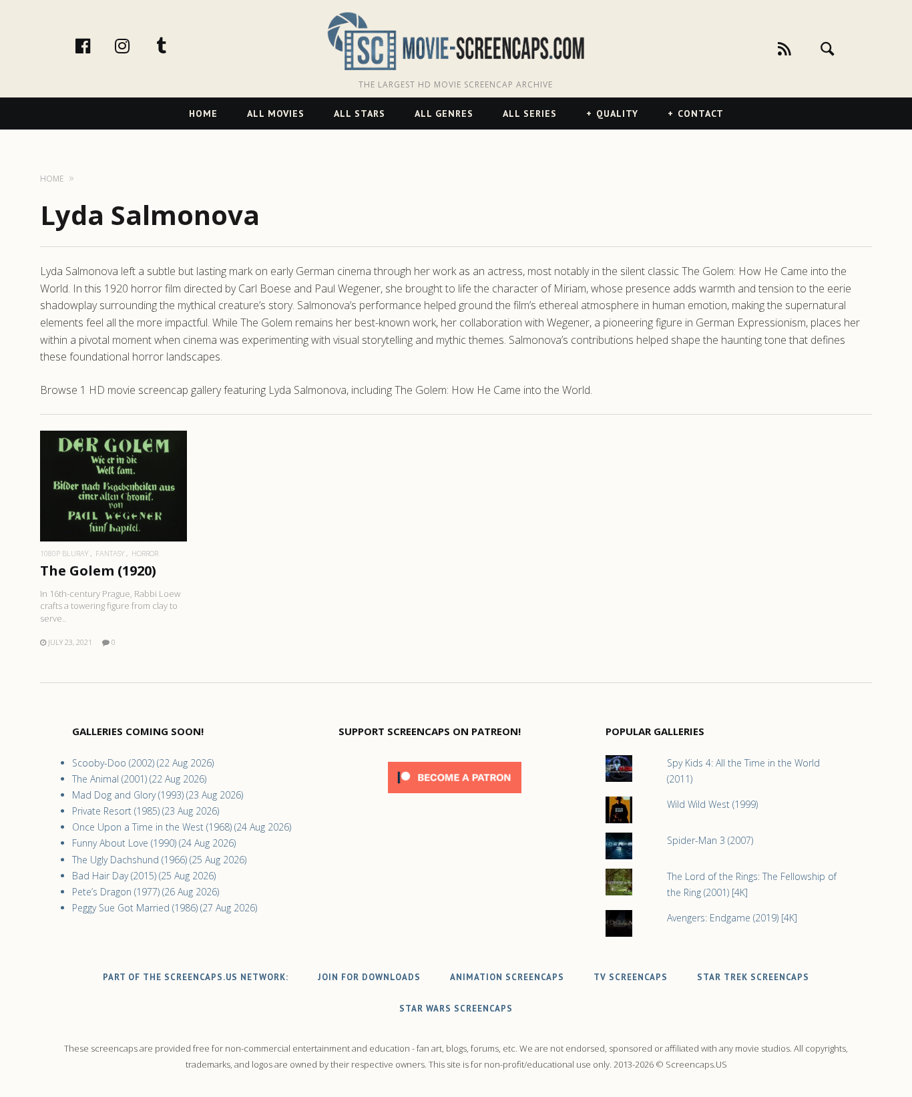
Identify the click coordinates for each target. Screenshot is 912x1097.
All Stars (359, 113)
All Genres (444, 113)
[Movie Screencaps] (455, 40)
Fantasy (109, 553)
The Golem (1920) (98, 571)
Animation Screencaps (507, 977)
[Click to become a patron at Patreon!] (454, 796)
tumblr (176, 45)
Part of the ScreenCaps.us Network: (195, 977)
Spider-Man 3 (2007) (710, 840)
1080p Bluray (64, 553)
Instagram (136, 45)
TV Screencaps (631, 977)
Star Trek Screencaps (753, 977)
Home (203, 113)
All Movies (275, 113)
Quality (617, 113)
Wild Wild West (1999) (712, 804)
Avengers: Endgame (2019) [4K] (732, 917)
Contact (701, 113)
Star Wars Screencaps (456, 1008)
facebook (97, 45)
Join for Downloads (369, 977)
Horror (145, 553)
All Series (530, 113)
